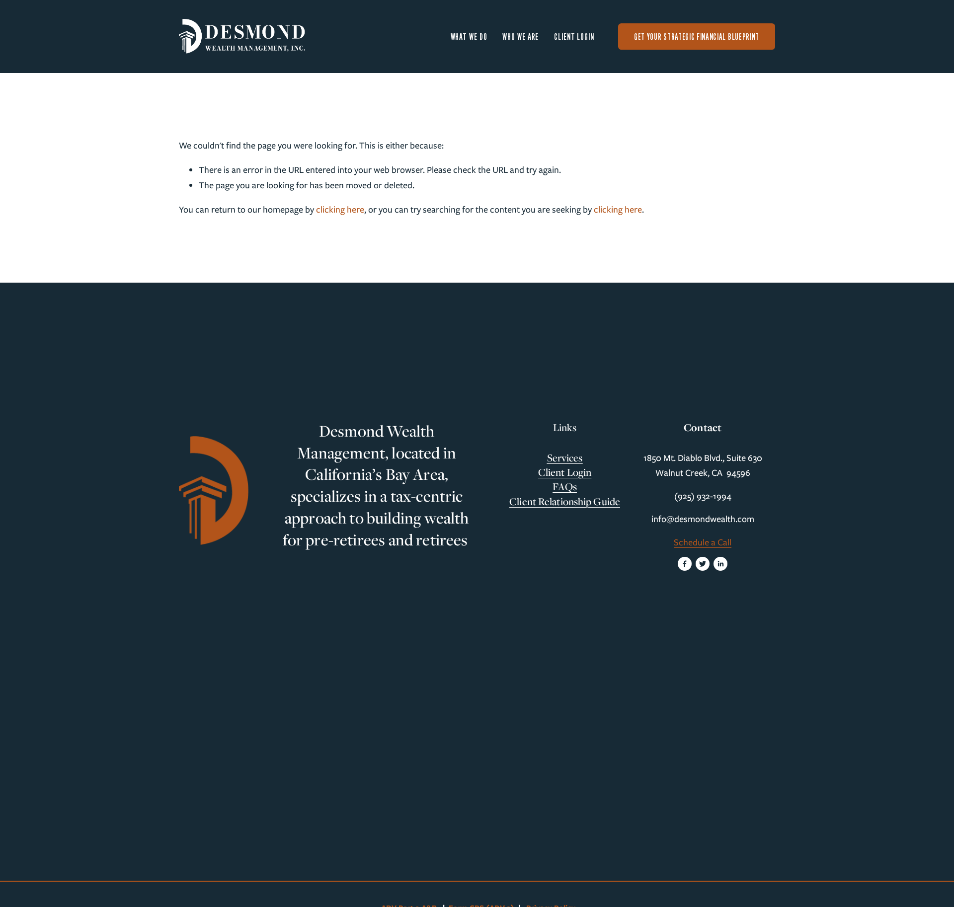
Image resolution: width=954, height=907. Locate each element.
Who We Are (520, 36)
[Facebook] (685, 564)
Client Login (574, 36)
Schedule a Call (702, 542)
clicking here (340, 209)
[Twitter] (703, 564)
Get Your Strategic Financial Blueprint (696, 36)
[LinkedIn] (720, 564)
